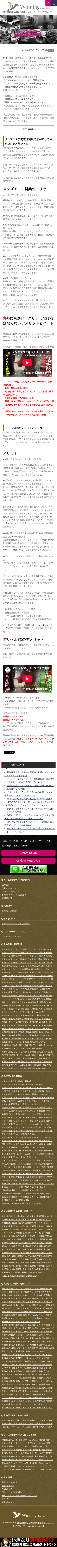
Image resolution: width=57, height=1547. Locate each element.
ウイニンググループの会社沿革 (14, 895)
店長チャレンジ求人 (9, 1482)
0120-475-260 (29, 852)
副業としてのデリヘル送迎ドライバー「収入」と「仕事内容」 (26, 1101)
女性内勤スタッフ (9, 1502)
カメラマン (6, 1499)
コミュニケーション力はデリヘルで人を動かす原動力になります (27, 1398)
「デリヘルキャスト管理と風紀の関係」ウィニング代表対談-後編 (27, 1167)
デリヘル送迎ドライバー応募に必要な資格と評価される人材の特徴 (28, 1098)
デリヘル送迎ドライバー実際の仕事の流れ (18, 1134)
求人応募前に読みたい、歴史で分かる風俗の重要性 (22, 1048)
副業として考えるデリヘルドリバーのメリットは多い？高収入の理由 (29, 1295)
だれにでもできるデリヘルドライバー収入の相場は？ (23, 1084)
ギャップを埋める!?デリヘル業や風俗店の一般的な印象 (23, 1068)
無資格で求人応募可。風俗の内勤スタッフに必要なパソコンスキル (28, 1184)
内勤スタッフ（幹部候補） (12, 1492)
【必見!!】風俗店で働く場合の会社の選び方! (19, 1276)
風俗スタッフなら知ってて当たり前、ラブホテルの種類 (23, 1012)
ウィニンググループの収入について (16, 924)
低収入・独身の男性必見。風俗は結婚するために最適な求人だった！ (29, 1246)
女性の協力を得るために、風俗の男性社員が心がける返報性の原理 (28, 1348)
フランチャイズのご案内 (11, 936)
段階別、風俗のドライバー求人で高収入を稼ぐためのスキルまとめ (28, 1328)
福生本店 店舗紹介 (9, 911)
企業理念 (5, 885)
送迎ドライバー (8, 1486)
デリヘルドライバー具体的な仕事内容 (16, 1081)
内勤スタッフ (7, 1489)
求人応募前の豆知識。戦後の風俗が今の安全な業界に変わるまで (27, 1045)
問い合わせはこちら (48, 3)
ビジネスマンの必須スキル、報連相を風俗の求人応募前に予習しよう (29, 1368)
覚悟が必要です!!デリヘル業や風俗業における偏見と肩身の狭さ (27, 1065)
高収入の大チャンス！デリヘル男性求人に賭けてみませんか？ (26, 1463)
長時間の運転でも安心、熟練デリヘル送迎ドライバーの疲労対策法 (28, 1305)
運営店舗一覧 (7, 898)
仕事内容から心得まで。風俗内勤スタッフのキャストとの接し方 (27, 1180)
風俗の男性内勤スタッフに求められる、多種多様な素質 (23, 1394)
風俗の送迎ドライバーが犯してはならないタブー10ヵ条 (23, 1187)
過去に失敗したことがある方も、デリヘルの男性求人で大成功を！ (28, 1401)
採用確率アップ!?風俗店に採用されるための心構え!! (22, 1272)
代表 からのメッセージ (11, 888)
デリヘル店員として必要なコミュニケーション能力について (25, 1404)
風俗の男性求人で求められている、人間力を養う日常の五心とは (27, 1345)
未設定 (51, 50)
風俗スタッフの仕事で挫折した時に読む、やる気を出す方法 (25, 1358)
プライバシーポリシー (10, 891)
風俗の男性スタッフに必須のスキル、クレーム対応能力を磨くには (28, 1384)
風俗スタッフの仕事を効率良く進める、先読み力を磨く (23, 1351)
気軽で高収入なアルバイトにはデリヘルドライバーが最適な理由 (27, 1289)
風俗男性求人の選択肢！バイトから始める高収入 (21, 1322)
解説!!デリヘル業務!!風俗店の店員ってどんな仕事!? (22, 1203)
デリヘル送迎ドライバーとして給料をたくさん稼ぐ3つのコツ (26, 1292)
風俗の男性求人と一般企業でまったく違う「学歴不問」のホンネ (27, 1216)
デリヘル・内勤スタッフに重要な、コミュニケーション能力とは (27, 1391)
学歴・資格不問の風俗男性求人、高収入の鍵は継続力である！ (26, 1374)
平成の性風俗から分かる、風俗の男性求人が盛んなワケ (23, 1042)
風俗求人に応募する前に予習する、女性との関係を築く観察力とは (28, 1338)
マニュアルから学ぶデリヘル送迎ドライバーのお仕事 (23, 1147)
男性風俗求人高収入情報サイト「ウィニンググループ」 (28, 6)
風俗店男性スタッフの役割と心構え (16, 1200)
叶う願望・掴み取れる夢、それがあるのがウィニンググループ (26, 1466)
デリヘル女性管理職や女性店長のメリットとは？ (29, 799)
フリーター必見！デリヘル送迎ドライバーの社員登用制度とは (26, 1220)
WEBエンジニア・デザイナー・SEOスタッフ (19, 1496)
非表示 (30, 129)
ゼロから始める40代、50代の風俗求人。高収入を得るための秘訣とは (29, 1259)
